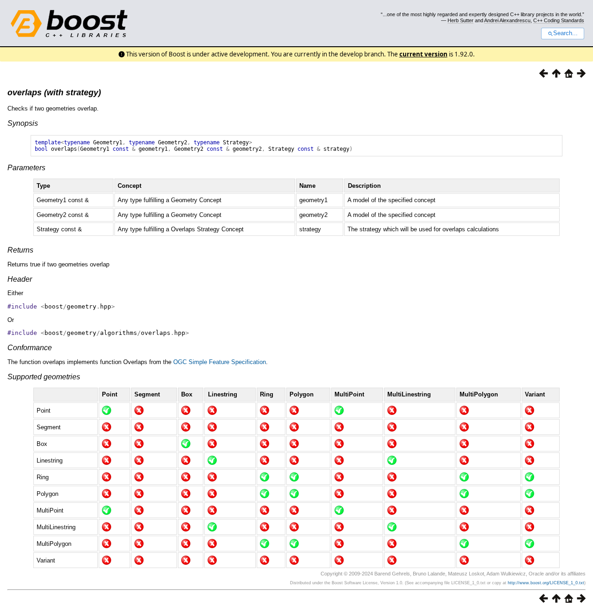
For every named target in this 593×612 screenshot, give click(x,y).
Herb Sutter (460, 20)
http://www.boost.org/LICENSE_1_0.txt (546, 583)
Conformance (29, 348)
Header (19, 279)
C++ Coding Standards (558, 20)
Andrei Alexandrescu (507, 20)
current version (423, 54)
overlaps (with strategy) (54, 92)
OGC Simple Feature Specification (219, 362)
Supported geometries (43, 377)
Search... (565, 33)
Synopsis (22, 123)
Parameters (26, 168)
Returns (20, 250)
